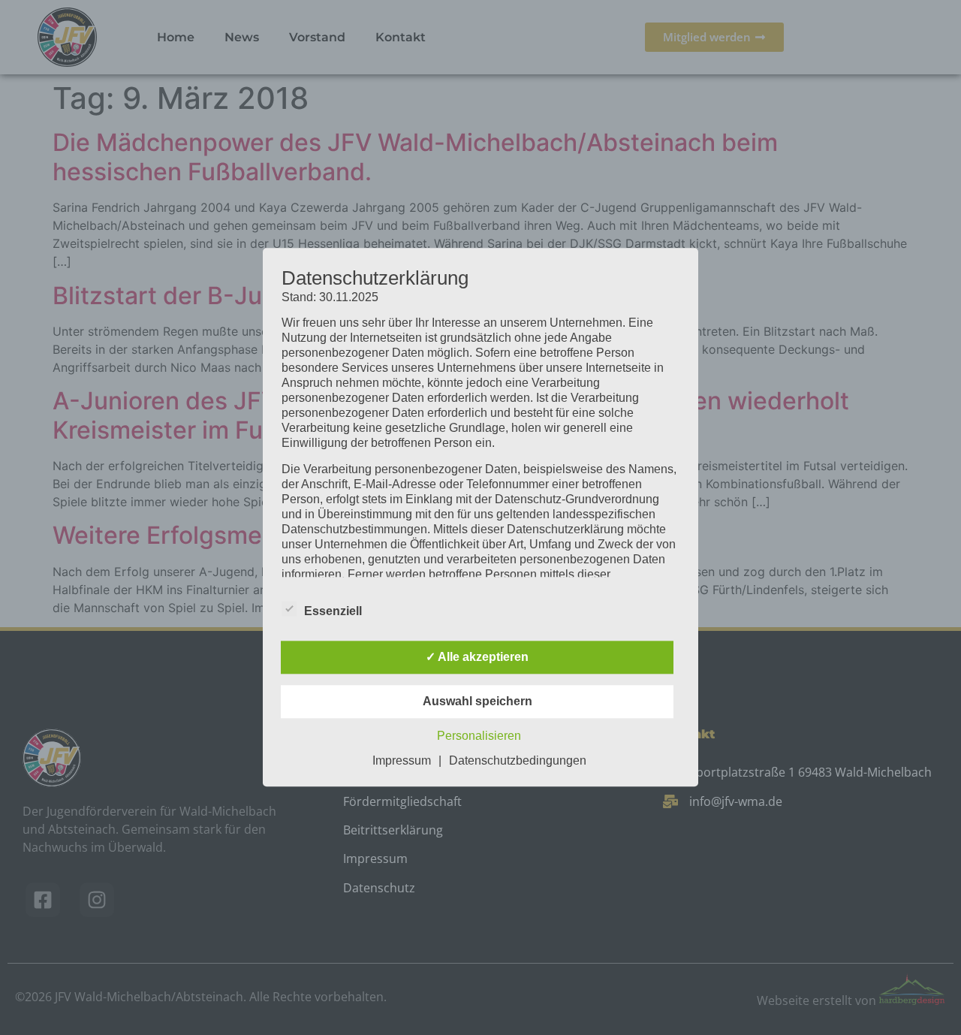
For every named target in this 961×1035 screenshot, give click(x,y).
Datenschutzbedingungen (517, 761)
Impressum (401, 761)
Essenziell (333, 611)
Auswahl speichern (477, 702)
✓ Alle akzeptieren (477, 657)
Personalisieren (479, 736)
